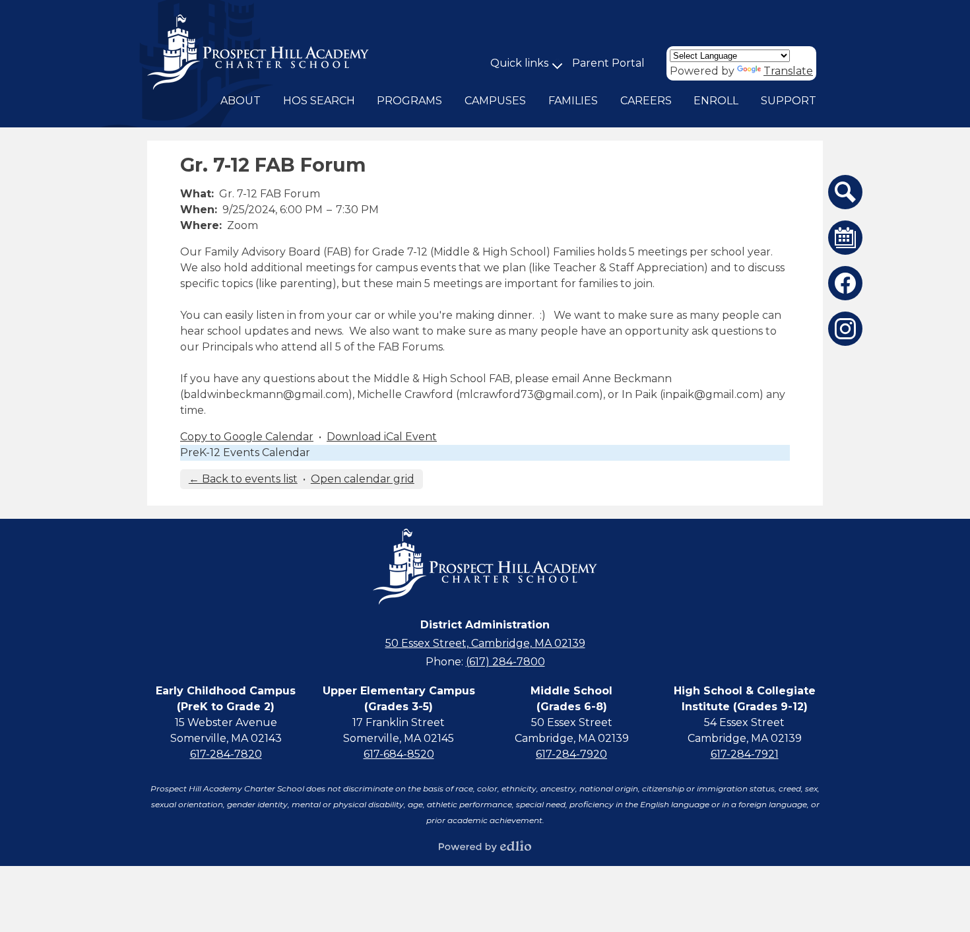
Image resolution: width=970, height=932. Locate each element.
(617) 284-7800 (505, 661)
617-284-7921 (745, 754)
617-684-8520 (399, 754)
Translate (788, 71)
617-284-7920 (571, 754)
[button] (240, 101)
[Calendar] (845, 237)
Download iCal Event (382, 436)
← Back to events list (243, 479)
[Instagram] (845, 329)
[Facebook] (845, 283)
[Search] (845, 192)
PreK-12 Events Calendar (245, 452)
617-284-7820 (226, 754)
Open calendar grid (362, 479)
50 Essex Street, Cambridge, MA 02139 (485, 643)
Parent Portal (608, 63)
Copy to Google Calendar (246, 436)
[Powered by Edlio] (485, 846)
